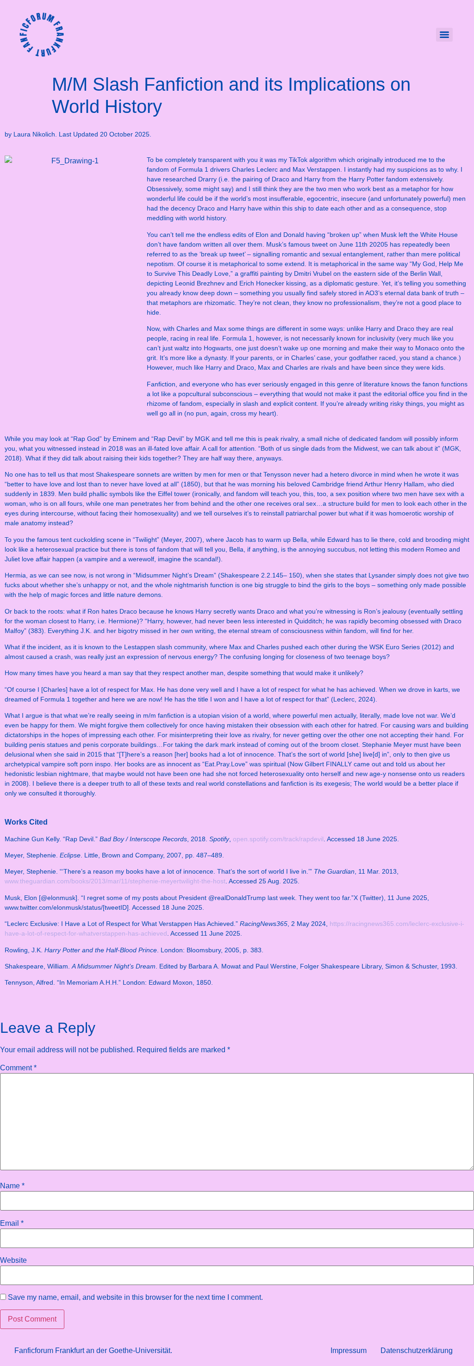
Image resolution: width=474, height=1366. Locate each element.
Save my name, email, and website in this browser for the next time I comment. (135, 1297)
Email (12, 1223)
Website (13, 1260)
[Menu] (444, 35)
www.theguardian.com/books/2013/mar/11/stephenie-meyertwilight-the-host (115, 881)
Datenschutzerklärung (416, 1350)
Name (12, 1186)
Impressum (349, 1350)
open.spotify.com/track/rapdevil (278, 839)
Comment (18, 1068)
